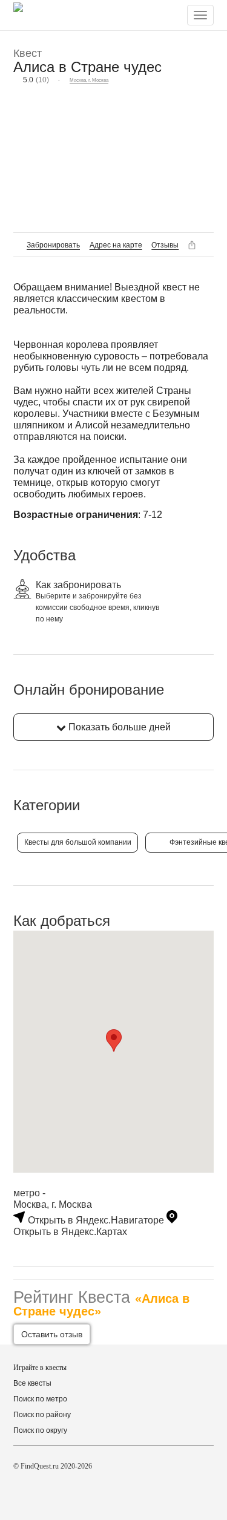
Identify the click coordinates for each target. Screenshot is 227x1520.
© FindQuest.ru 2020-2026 (52, 1466)
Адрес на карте (116, 245)
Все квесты (32, 1383)
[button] (114, 1040)
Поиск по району (42, 1414)
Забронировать (53, 245)
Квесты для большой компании (77, 842)
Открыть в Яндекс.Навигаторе (95, 1220)
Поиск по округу (40, 1430)
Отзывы (165, 245)
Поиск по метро (40, 1399)
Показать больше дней (118, 727)
